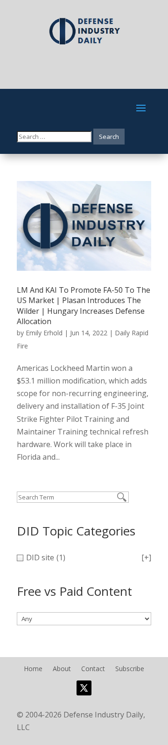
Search (109, 136)
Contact (93, 669)
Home (33, 669)
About (62, 669)
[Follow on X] (84, 687)
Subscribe (129, 669)
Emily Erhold (44, 332)
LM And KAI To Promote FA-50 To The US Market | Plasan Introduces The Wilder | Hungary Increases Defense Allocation (83, 305)
